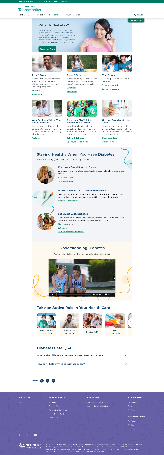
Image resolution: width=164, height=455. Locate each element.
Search (140, 15)
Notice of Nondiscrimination (97, 406)
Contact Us (53, 418)
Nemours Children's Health (40, 2)
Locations (65, 2)
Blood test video (109, 138)
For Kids (131, 406)
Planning (62, 224)
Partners (52, 402)
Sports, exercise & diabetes (80, 142)
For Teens (131, 410)
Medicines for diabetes (68, 201)
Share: (35, 381)
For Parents (132, 402)
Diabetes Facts (47, 49)
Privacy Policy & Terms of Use (97, 402)
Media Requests (55, 414)
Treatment (37, 94)
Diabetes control (110, 85)
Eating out (62, 228)
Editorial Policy (54, 406)
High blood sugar (66, 177)
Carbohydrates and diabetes (71, 232)
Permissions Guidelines (58, 410)
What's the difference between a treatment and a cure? (70, 355)
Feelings (36, 138)
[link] (72, 15)
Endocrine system (110, 89)
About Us (22, 402)
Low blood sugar (66, 181)
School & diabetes (75, 138)
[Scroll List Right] (130, 322)
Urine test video (109, 142)
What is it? (36, 90)
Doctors (56, 2)
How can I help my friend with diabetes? (61, 364)
